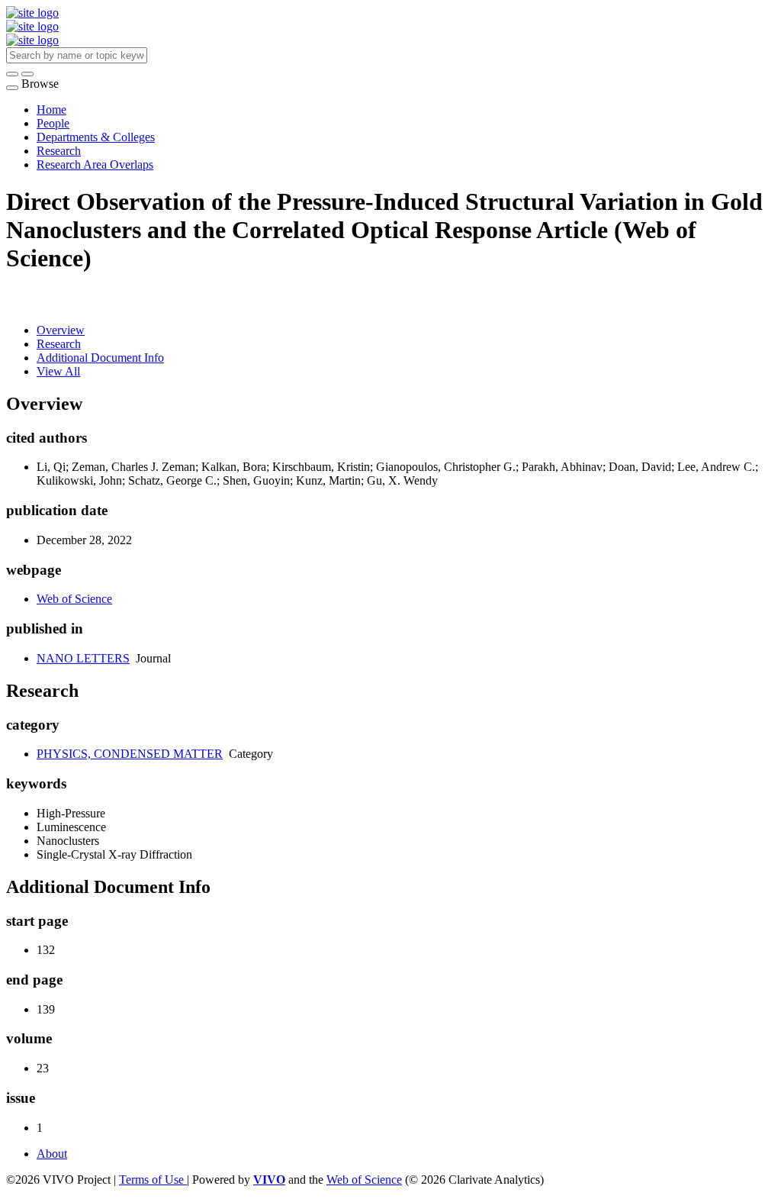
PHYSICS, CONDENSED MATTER (130, 753)
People (53, 123)
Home (51, 109)
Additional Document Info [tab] (100, 357)
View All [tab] (58, 371)
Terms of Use (153, 1179)
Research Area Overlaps (95, 164)
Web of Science (74, 598)
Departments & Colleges (96, 137)
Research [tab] (59, 343)
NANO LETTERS (83, 658)
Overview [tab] (61, 330)
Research (59, 150)
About (52, 1153)
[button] (12, 74)
